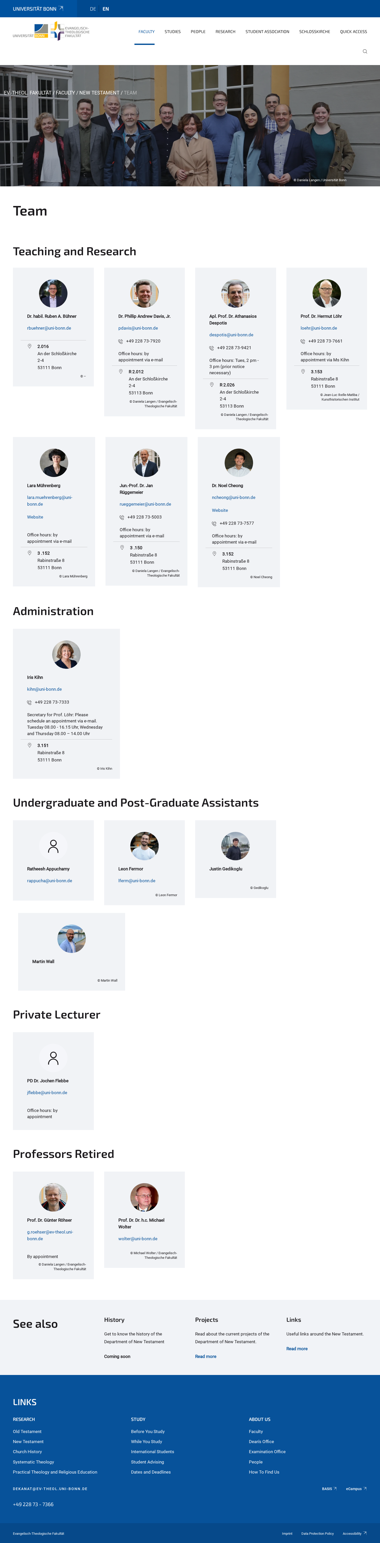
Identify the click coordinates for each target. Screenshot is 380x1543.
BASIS (327, 1489)
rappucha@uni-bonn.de (49, 880)
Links (25, 1401)
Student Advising (147, 1462)
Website (35, 517)
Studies (173, 31)
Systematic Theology (33, 1462)
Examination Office (267, 1451)
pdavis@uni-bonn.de (138, 328)
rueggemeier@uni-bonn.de (145, 504)
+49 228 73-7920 (143, 341)
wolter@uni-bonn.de (137, 1238)
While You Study (146, 1441)
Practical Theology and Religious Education (55, 1472)
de (93, 9)
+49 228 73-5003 (144, 517)
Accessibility (352, 1534)
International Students (152, 1451)
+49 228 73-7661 (325, 341)
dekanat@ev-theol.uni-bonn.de (50, 1489)
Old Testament (27, 1431)
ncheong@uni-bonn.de (233, 497)
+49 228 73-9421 (234, 347)
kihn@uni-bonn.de (44, 689)
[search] (363, 55)
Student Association (267, 31)
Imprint (287, 1534)
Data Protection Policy (317, 1534)
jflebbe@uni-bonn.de (47, 1092)
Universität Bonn (34, 9)
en (106, 9)
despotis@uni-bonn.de (231, 334)
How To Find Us (264, 1472)
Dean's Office (261, 1441)
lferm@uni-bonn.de (136, 880)
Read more (205, 1356)
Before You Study (148, 1431)
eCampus (354, 1489)
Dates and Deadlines (151, 1472)
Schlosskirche (314, 31)
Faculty (147, 31)
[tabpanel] (190, 125)
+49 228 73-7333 (52, 702)
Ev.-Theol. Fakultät (27, 93)
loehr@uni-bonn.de (319, 328)
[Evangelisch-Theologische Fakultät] (51, 31)
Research (225, 31)
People (198, 31)
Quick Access (353, 31)
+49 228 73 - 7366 (33, 1504)
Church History (27, 1451)
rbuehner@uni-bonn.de (49, 328)
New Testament (99, 93)
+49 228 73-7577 (237, 523)
